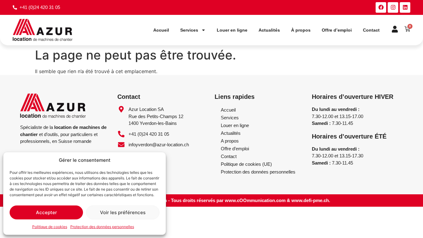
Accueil (161, 30)
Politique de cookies (49, 226)
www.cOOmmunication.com (255, 200)
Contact (371, 30)
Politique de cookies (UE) (246, 164)
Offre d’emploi (337, 30)
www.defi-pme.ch (310, 200)
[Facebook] (381, 7)
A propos (230, 140)
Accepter (46, 212)
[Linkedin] (405, 7)
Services (189, 30)
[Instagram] (393, 7)
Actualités (269, 30)
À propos (301, 30)
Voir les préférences (123, 212)
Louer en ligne (232, 30)
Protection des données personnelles (102, 226)
